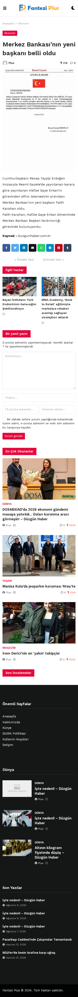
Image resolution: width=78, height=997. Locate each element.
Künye (6, 728)
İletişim (7, 745)
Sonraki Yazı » (53, 259)
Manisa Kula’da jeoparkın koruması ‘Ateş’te (39, 586)
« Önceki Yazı (24, 259)
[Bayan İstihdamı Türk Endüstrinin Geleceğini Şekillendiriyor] (19, 286)
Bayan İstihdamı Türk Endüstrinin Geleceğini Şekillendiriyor (19, 304)
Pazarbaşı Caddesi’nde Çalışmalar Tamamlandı (37, 939)
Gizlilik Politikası (14, 733)
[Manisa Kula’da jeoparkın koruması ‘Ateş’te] (39, 555)
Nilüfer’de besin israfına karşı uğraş (28, 953)
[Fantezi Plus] (39, 8)
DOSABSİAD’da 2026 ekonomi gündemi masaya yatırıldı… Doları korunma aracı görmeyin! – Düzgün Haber (35, 514)
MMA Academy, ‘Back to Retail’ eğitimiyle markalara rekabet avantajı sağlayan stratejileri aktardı (57, 308)
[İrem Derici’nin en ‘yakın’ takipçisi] (39, 623)
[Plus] (4, 63)
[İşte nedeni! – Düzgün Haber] (17, 788)
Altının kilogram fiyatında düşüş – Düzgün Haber (49, 852)
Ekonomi (23, 23)
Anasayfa (8, 23)
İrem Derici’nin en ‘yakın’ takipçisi (30, 653)
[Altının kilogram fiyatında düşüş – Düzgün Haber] (17, 848)
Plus (11, 63)
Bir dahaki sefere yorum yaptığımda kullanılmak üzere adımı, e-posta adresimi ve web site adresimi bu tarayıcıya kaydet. (38, 423)
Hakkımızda (11, 722)
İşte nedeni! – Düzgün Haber (53, 791)
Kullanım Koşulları (15, 739)
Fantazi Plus (11, 990)
